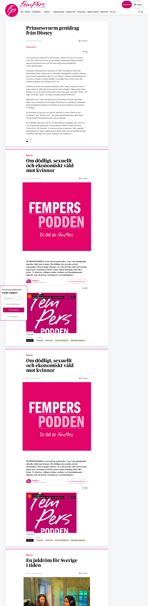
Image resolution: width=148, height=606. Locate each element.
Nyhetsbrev (104, 11)
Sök (142, 12)
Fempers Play (70, 11)
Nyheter (28, 11)
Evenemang (81, 11)
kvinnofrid (49, 340)
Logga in (139, 4)
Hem (21, 11)
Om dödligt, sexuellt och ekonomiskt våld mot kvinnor (49, 166)
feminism (40, 340)
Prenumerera (127, 4)
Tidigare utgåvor (93, 11)
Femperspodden (58, 11)
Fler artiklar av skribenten (77, 281)
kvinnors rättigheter (61, 340)
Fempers (35, 281)
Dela (83, 51)
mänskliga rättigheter (78, 340)
